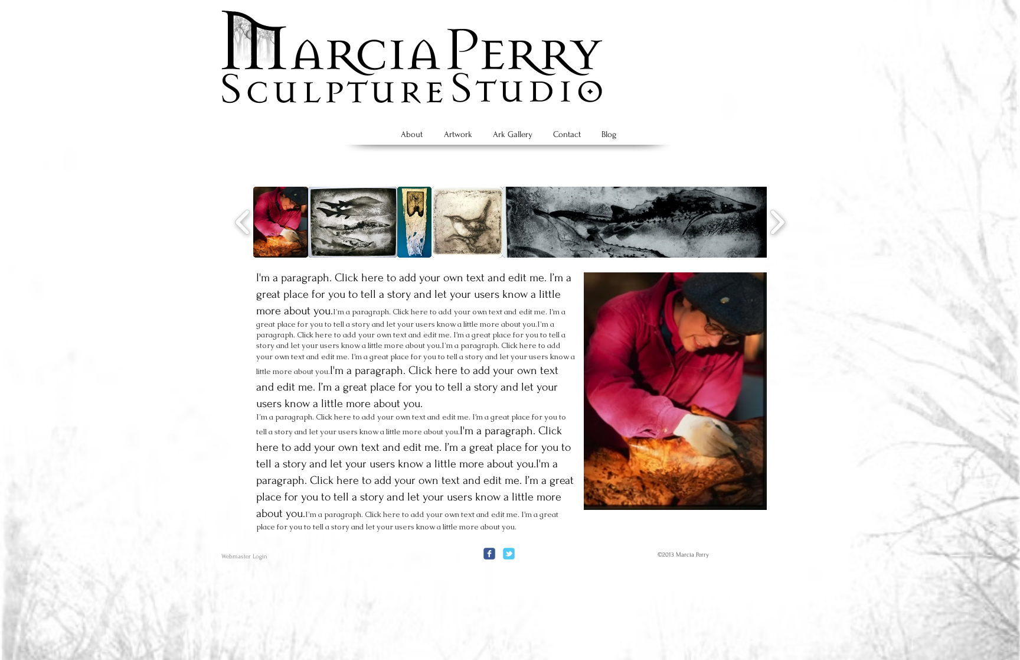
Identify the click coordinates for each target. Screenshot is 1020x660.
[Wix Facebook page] (489, 554)
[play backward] (243, 222)
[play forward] (777, 222)
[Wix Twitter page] (509, 554)
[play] (738, 499)
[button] (280, 222)
